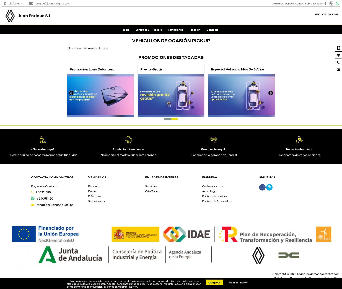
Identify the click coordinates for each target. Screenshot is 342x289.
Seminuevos (96, 201)
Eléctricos (94, 196)
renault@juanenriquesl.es (55, 205)
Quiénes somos (212, 186)
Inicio (126, 29)
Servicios (151, 186)
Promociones (175, 29)
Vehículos (141, 29)
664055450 (45, 198)
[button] (167, 119)
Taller (157, 29)
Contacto (213, 29)
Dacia (92, 191)
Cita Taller (152, 191)
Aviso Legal (209, 191)
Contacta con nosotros (52, 177)
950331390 (43, 192)
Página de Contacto (44, 186)
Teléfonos (13, 3)
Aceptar (214, 282)
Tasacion (194, 29)
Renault (93, 186)
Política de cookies (214, 196)
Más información (127, 286)
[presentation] (71, 93)
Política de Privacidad (216, 201)
